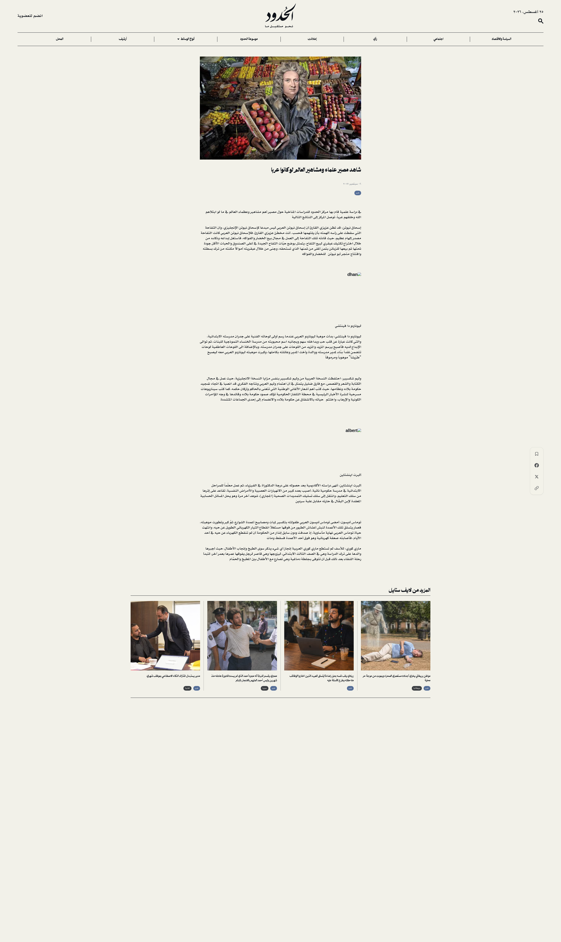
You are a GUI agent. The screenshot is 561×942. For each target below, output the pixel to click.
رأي (375, 39)
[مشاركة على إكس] (536, 476)
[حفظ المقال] (536, 454)
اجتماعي (438, 39)
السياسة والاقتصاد (501, 39)
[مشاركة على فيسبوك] (536, 465)
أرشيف (123, 39)
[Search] (540, 21)
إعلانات (312, 39)
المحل (59, 39)
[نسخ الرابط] (536, 488)
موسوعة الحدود (249, 39)
